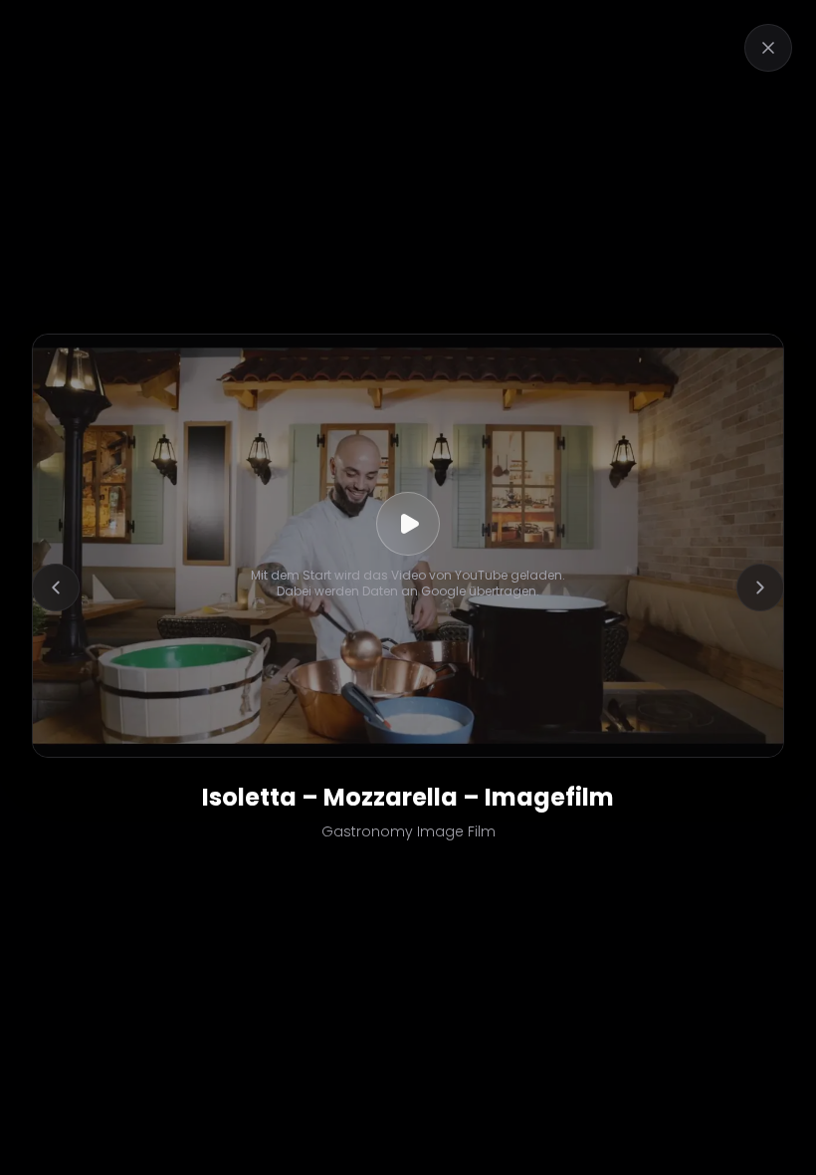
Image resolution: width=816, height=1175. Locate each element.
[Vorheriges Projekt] (56, 587)
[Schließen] (768, 48)
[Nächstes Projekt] (760, 587)
